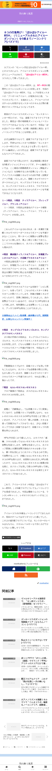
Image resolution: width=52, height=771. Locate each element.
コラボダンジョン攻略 (12, 537)
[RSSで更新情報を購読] (26, 575)
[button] (42, 55)
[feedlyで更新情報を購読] (38, 568)
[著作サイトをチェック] (14, 568)
